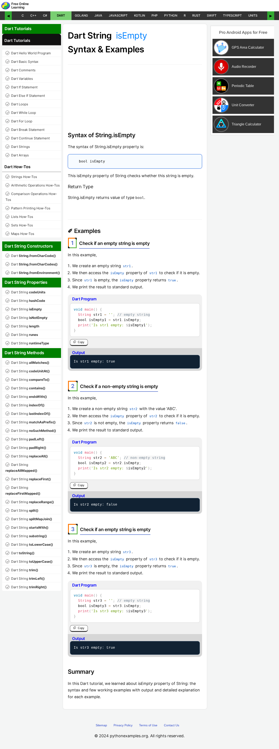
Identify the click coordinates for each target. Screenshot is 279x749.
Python (170, 15)
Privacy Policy (123, 725)
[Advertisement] (242, 208)
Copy (81, 342)
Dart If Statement (22, 87)
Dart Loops (17, 104)
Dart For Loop (19, 121)
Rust (196, 15)
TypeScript (232, 15)
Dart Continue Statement (28, 138)
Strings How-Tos (21, 177)
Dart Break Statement (25, 130)
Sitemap (101, 725)
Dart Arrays (17, 155)
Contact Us (171, 725)
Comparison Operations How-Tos (31, 197)
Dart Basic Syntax (22, 62)
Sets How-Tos (19, 225)
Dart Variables (19, 79)
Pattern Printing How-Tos (28, 208)
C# (45, 15)
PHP (154, 15)
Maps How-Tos (20, 234)
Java (98, 15)
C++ (33, 15)
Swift (211, 15)
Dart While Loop (21, 113)
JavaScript (118, 15)
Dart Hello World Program (28, 53)
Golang (81, 15)
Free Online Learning (20, 5)
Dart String (26, 292)
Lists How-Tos (19, 217)
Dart (61, 15)
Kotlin (139, 15)
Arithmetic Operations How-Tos (33, 185)
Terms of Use (148, 725)
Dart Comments (21, 70)
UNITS (252, 15)
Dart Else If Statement (25, 96)
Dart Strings (18, 147)
